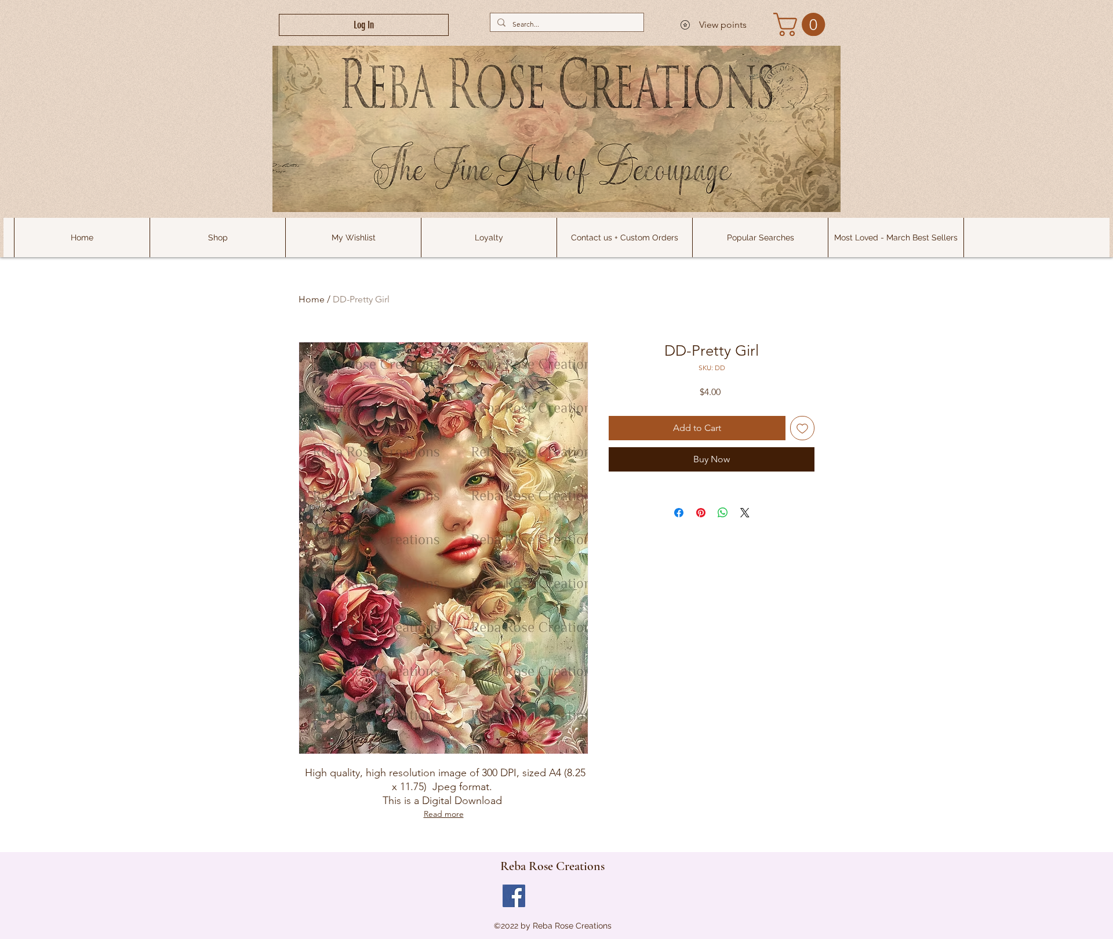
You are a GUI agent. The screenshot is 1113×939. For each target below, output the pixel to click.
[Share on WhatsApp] (723, 513)
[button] (760, 237)
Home (312, 299)
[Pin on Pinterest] (701, 513)
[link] (802, 24)
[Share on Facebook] (679, 513)
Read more (444, 814)
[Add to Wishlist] (802, 428)
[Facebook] (514, 896)
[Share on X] (745, 513)
